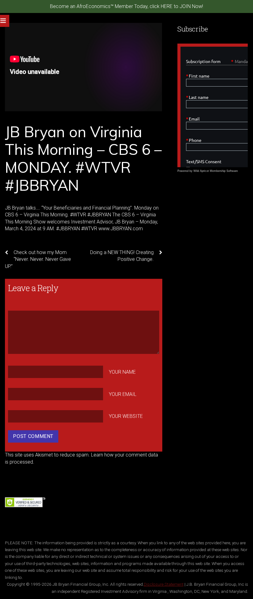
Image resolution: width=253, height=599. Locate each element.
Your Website (126, 416)
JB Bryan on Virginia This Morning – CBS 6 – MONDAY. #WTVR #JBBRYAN (83, 158)
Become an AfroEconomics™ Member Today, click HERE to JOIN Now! (126, 6)
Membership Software (224, 170)
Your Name (122, 372)
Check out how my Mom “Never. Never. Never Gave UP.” (38, 259)
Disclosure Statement (164, 584)
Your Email (122, 394)
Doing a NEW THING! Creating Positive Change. (122, 255)
